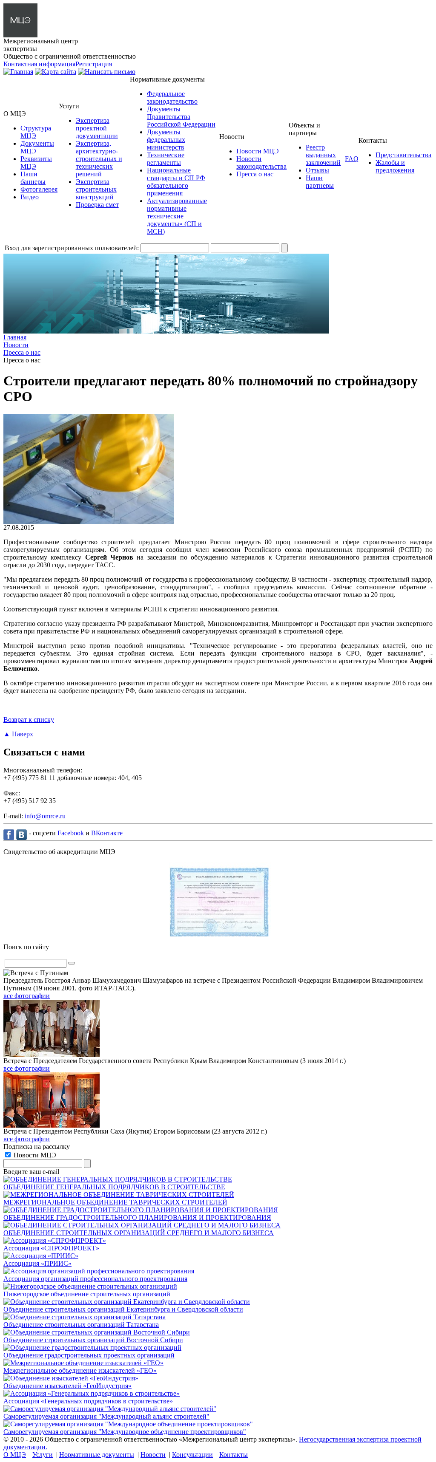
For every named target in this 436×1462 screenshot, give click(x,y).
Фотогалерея (38, 189)
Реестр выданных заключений (323, 155)
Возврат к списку (28, 719)
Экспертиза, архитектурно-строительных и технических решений (99, 159)
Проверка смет (97, 204)
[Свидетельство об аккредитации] (218, 934)
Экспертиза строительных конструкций (96, 189)
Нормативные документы (96, 1454)
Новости (153, 1454)
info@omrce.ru (45, 816)
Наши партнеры (320, 181)
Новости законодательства (261, 162)
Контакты (233, 1454)
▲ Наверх (18, 734)
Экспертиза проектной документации (97, 128)
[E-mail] (106, 71)
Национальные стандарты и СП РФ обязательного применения (176, 182)
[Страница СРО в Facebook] (9, 834)
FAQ (352, 158)
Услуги (42, 1454)
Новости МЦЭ (257, 151)
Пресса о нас (254, 174)
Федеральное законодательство (172, 97)
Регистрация (93, 64)
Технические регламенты (165, 158)
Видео (29, 197)
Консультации (192, 1454)
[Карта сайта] (55, 71)
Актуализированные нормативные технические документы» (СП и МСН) (177, 216)
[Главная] (18, 71)
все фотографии (26, 995)
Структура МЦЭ (35, 131)
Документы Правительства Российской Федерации (181, 116)
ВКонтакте (107, 833)
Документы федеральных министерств (166, 139)
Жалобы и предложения (395, 166)
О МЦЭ (14, 1454)
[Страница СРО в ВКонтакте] (22, 834)
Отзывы (317, 170)
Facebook (70, 833)
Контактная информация (39, 64)
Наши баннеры (33, 177)
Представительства (403, 154)
